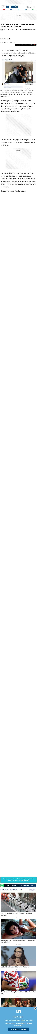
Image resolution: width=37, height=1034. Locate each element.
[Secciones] (3, 6)
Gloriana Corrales (6, 39)
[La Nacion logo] (12, 7)
